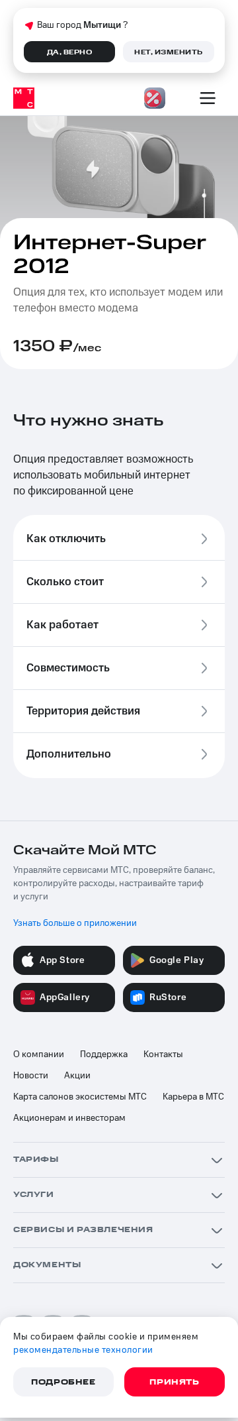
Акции (77, 1075)
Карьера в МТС (193, 1097)
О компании (38, 1054)
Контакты (163, 1054)
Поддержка (104, 1054)
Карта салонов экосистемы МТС (80, 1097)
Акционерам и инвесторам (69, 1118)
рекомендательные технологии (83, 1350)
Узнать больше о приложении (75, 923)
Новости (30, 1075)
